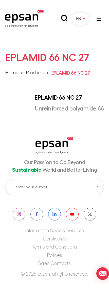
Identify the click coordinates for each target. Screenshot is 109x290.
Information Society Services (54, 230)
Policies (54, 255)
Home (12, 73)
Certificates (54, 239)
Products (35, 73)
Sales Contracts (54, 263)
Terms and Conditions (54, 247)
